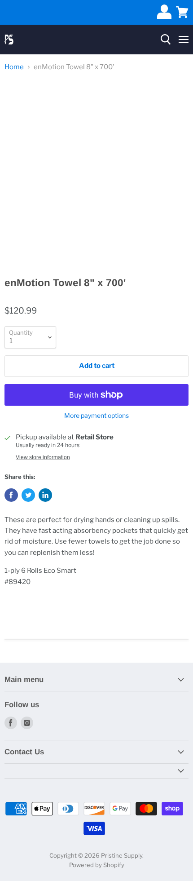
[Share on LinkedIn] (45, 495)
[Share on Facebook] (11, 495)
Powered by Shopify (96, 864)
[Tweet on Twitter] (28, 495)
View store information (43, 457)
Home (14, 67)
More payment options (96, 415)
